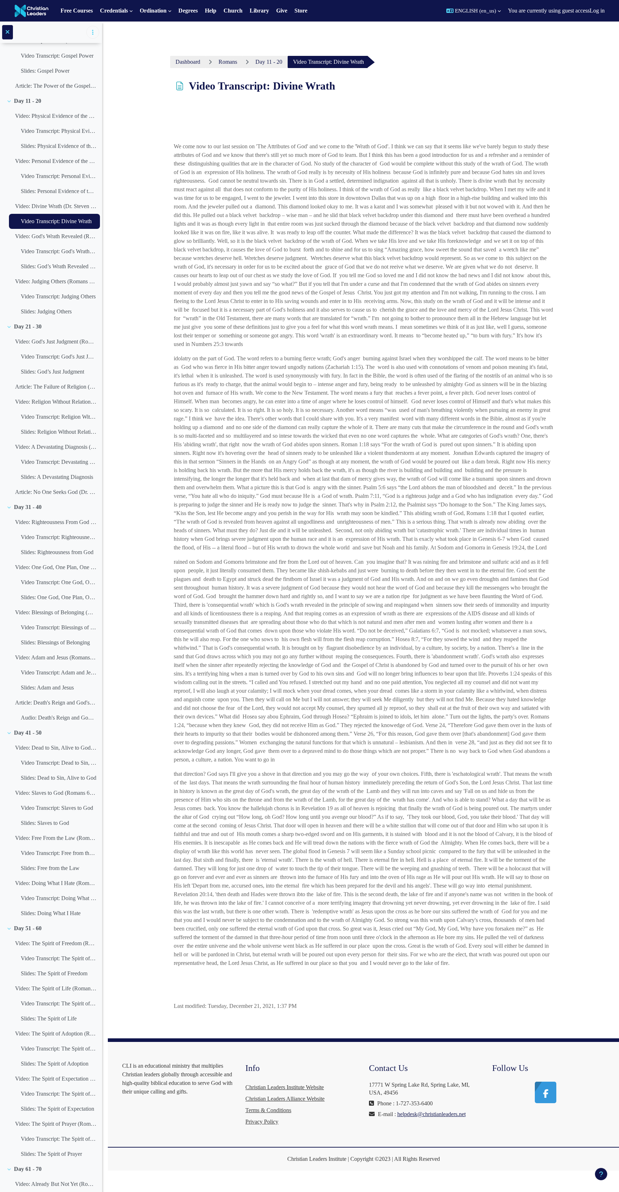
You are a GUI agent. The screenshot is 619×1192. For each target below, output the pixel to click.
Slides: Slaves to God (45, 823)
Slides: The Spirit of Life (49, 1018)
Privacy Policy (261, 1122)
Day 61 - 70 (28, 1169)
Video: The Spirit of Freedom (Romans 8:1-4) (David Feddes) (55, 943)
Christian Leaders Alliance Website (285, 1099)
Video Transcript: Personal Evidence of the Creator (58, 176)
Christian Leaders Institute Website (284, 1087)
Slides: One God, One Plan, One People (58, 597)
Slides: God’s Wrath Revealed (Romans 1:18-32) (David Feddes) (58, 266)
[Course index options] (92, 32)
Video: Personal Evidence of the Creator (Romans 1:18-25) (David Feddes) (55, 161)
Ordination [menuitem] (153, 11)
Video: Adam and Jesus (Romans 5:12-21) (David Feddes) (55, 657)
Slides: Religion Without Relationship (58, 432)
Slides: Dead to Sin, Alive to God (58, 778)
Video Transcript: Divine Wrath (56, 221)
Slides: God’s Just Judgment (52, 372)
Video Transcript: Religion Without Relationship (58, 417)
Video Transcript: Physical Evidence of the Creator (58, 131)
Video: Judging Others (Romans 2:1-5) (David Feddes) (55, 281)
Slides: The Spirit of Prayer (51, 1154)
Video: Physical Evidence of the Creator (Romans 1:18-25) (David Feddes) (55, 116)
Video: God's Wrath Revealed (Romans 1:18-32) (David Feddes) (55, 236)
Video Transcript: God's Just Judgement (58, 357)
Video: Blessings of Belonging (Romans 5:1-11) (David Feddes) (55, 612)
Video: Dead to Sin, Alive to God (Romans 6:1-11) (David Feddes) (55, 748)
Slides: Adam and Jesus (47, 687)
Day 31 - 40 (28, 507)
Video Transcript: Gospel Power (57, 56)
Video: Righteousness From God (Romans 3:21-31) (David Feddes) (55, 522)
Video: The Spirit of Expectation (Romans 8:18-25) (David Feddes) (55, 1079)
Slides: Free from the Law (50, 868)
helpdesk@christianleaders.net (431, 1114)
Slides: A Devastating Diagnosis (57, 477)
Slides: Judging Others (46, 311)
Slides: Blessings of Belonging (55, 642)
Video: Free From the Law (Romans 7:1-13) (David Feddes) (55, 838)
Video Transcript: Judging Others (58, 296)
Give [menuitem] (281, 11)
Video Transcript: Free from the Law (58, 853)
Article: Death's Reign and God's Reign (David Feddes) (55, 703)
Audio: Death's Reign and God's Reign (58, 718)
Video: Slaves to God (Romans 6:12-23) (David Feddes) (55, 793)
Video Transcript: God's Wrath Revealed (58, 251)
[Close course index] (7, 32)
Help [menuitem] (210, 11)
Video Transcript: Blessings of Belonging (58, 627)
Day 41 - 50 (28, 733)
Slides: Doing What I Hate (51, 913)
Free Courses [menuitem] (77, 11)
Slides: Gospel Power (45, 71)
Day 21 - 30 (28, 326)
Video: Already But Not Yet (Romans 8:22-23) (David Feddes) (55, 1184)
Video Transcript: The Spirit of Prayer (58, 1139)
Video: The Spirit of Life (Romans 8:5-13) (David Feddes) (55, 988)
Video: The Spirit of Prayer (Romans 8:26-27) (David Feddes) (55, 1124)
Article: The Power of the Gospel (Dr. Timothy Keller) (55, 86)
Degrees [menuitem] (188, 11)
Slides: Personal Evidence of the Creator (58, 191)
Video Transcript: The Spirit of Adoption (58, 1049)
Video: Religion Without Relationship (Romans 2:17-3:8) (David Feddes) (55, 402)
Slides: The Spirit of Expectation (57, 1109)
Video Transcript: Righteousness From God (58, 537)
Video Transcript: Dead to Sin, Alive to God (58, 763)
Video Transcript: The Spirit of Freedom (58, 958)
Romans (228, 62)
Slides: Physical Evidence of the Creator (58, 146)
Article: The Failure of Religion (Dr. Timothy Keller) (55, 387)
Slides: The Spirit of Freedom (54, 973)
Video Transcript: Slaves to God (57, 808)
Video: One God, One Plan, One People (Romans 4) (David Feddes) (55, 567)
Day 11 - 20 (27, 101)
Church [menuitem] (233, 11)
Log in (597, 11)
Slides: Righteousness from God (57, 552)
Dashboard (188, 62)
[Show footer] (601, 1174)
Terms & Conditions (268, 1110)
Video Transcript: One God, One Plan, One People (58, 582)
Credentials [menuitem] (114, 11)
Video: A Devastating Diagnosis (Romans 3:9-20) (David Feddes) (55, 447)
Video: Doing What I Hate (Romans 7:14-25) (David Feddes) (55, 883)
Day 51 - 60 (28, 928)
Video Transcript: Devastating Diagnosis (58, 462)
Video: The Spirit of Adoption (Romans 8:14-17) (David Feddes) (55, 1033)
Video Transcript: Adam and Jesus (58, 672)
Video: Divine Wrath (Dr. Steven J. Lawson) (55, 206)
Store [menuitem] (300, 11)
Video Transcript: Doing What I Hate (58, 898)
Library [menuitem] (259, 11)
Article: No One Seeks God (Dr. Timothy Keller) (55, 492)
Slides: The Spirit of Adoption (54, 1064)
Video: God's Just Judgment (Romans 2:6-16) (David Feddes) (55, 341)
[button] (473, 10)
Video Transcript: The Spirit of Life (58, 1003)
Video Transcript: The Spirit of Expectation (58, 1094)
